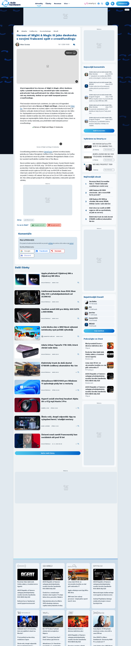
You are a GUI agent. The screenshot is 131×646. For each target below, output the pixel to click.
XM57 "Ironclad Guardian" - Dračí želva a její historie (52, 638)
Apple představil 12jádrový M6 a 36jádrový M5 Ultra (57, 274)
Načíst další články (48, 453)
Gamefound (48, 152)
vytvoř (71, 243)
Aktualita (24, 31)
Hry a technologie (45, 31)
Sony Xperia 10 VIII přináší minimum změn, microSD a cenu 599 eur (102, 631)
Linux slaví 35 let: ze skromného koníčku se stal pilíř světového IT (95, 365)
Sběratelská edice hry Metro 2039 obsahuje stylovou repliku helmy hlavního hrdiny (52, 603)
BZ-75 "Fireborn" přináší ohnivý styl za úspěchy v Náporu (51, 631)
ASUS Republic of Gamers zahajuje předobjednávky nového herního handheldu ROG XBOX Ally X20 (95, 377)
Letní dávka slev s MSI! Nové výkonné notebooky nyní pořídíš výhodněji (59, 328)
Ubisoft (56, 31)
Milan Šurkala (25, 45)
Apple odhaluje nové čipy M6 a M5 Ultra (78, 591)
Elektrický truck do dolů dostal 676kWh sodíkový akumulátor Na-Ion (59, 364)
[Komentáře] (74, 45)
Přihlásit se (123, 3)
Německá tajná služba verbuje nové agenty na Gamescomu (103, 594)
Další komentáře (99, 131)
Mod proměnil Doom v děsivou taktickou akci (94, 345)
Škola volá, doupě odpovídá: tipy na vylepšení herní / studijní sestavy (58, 418)
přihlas (51, 243)
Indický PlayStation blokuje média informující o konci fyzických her (102, 601)
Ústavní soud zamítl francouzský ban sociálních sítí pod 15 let (59, 435)
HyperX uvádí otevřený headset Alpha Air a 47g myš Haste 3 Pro (59, 400)
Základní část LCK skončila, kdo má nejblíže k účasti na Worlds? (26, 631)
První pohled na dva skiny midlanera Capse (26, 638)
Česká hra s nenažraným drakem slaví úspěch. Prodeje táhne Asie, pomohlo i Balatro (53, 595)
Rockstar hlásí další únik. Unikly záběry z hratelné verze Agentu (94, 354)
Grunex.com (89, 359)
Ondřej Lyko (45, 408)
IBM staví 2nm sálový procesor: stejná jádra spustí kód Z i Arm (78, 599)
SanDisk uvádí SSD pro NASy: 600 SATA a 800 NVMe (60, 310)
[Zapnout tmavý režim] (112, 3)
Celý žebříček (99, 331)
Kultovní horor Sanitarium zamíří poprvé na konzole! (26, 602)
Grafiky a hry (33, 31)
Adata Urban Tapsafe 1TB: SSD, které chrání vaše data (59, 346)
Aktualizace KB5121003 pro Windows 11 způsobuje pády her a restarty (59, 382)
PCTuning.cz (89, 370)
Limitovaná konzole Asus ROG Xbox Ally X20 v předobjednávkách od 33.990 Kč (58, 294)
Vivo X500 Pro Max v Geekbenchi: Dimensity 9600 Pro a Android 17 (102, 640)
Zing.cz (87, 348)
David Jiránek (45, 426)
